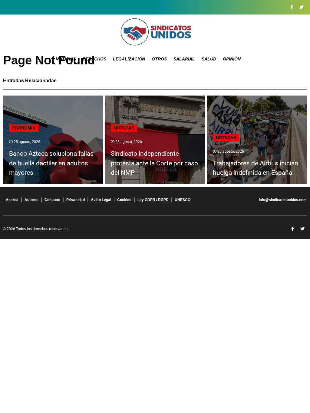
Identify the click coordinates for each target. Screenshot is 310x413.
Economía (23, 127)
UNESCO (182, 200)
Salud (209, 59)
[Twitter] (301, 7)
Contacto (52, 200)
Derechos (94, 59)
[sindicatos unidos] (155, 32)
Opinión (232, 59)
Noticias (66, 59)
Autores (31, 200)
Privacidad (75, 200)
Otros (159, 59)
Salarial (184, 59)
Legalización (129, 59)
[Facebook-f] (291, 7)
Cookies (124, 200)
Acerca (12, 200)
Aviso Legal (101, 200)
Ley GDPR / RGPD (153, 200)
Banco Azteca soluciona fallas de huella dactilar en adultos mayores (51, 163)
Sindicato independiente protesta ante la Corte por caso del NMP (154, 163)
